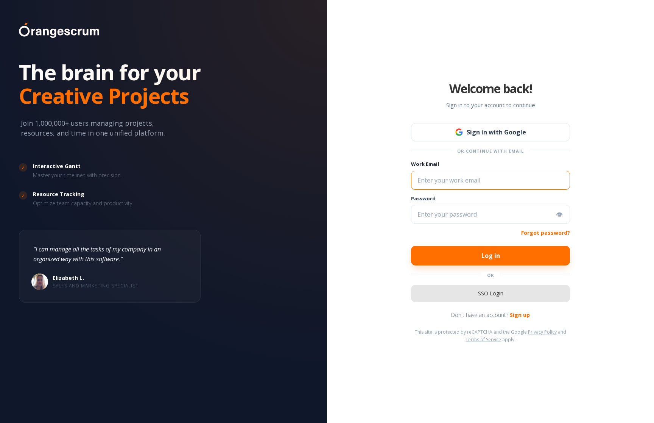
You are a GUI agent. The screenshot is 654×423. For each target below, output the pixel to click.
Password (423, 198)
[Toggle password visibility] (559, 214)
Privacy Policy (542, 332)
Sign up (520, 314)
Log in (490, 255)
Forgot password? (545, 232)
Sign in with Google (496, 132)
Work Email (425, 164)
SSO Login (490, 293)
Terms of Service (483, 339)
